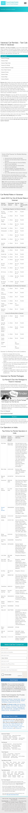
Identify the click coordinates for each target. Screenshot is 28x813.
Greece (8, 773)
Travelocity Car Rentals (15, 700)
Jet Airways (5, 736)
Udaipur (4, 763)
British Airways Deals (16, 745)
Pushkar (23, 762)
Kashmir (11, 765)
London (8, 771)
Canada (18, 775)
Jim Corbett (5, 764)
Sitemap (16, 802)
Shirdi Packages (14, 726)
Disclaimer (13, 802)
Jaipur (19, 762)
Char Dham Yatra (7, 723)
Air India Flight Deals (7, 735)
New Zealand (10, 774)
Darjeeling (11, 764)
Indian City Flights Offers (13, 798)
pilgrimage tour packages (8, 720)
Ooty (4, 767)
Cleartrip (4, 753)
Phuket (9, 775)
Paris (12, 771)
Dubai (23, 773)
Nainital (22, 763)
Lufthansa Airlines (6, 747)
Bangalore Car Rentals (11, 707)
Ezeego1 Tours (15, 754)
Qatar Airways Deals (7, 749)
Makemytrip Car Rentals (7, 699)
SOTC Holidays (22, 756)
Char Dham (15, 799)
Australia (4, 774)
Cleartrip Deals (16, 699)
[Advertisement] (14, 27)
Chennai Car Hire (8, 708)
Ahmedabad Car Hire (15, 710)
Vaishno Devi (5, 765)
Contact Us (21, 802)
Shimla (12, 763)
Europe (4, 771)
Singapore (22, 774)
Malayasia (5, 775)
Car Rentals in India (11, 704)
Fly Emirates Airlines (17, 746)
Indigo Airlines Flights (16, 735)
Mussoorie (18, 763)
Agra (11, 762)
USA (22, 776)
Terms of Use (8, 802)
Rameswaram (10, 728)
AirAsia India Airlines (13, 736)
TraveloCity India (6, 757)
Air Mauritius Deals (6, 745)
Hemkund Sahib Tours (17, 725)
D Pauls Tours (17, 753)
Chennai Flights (14, 739)
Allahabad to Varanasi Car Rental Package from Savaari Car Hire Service (14, 401)
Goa (4, 762)
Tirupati (20, 726)
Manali (8, 763)
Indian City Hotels (5, 798)
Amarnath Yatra (6, 726)
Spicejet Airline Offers (7, 738)
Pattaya (18, 776)
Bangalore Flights (6, 739)
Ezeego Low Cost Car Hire (14, 702)
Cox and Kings (10, 753)
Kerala (7, 762)
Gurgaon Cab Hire (6, 705)
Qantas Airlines (14, 747)
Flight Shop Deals (6, 756)
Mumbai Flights (22, 738)
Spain (16, 771)
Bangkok (14, 776)
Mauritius (14, 775)
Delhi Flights (15, 738)
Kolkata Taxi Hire (5, 710)
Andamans (20, 765)
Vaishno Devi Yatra (7, 725)
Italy (12, 773)
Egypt (19, 773)
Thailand (9, 776)
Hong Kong (16, 774)
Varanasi (15, 762)
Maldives (4, 776)
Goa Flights (21, 739)
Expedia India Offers (7, 754)
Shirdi (19, 764)
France (4, 773)
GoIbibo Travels (14, 756)
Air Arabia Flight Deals (7, 744)
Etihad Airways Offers (7, 746)
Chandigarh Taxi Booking (19, 708)
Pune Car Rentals (15, 705)
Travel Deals (3, 9)
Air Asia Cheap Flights (17, 744)
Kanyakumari (18, 728)
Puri (23, 726)
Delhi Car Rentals (21, 704)
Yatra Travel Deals (14, 757)
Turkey (15, 773)
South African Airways (16, 749)
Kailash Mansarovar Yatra (17, 723)
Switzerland (21, 771)
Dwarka (4, 728)
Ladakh (15, 765)
